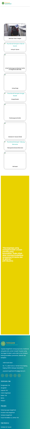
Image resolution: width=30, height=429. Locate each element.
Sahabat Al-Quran (6, 427)
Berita (2, 398)
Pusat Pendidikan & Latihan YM (10, 418)
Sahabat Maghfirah (6, 415)
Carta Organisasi (6, 393)
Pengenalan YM (5, 385)
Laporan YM (4, 390)
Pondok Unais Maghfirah (8, 412)
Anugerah (3, 388)
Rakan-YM (4, 395)
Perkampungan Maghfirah (8, 410)
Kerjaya (3, 400)
